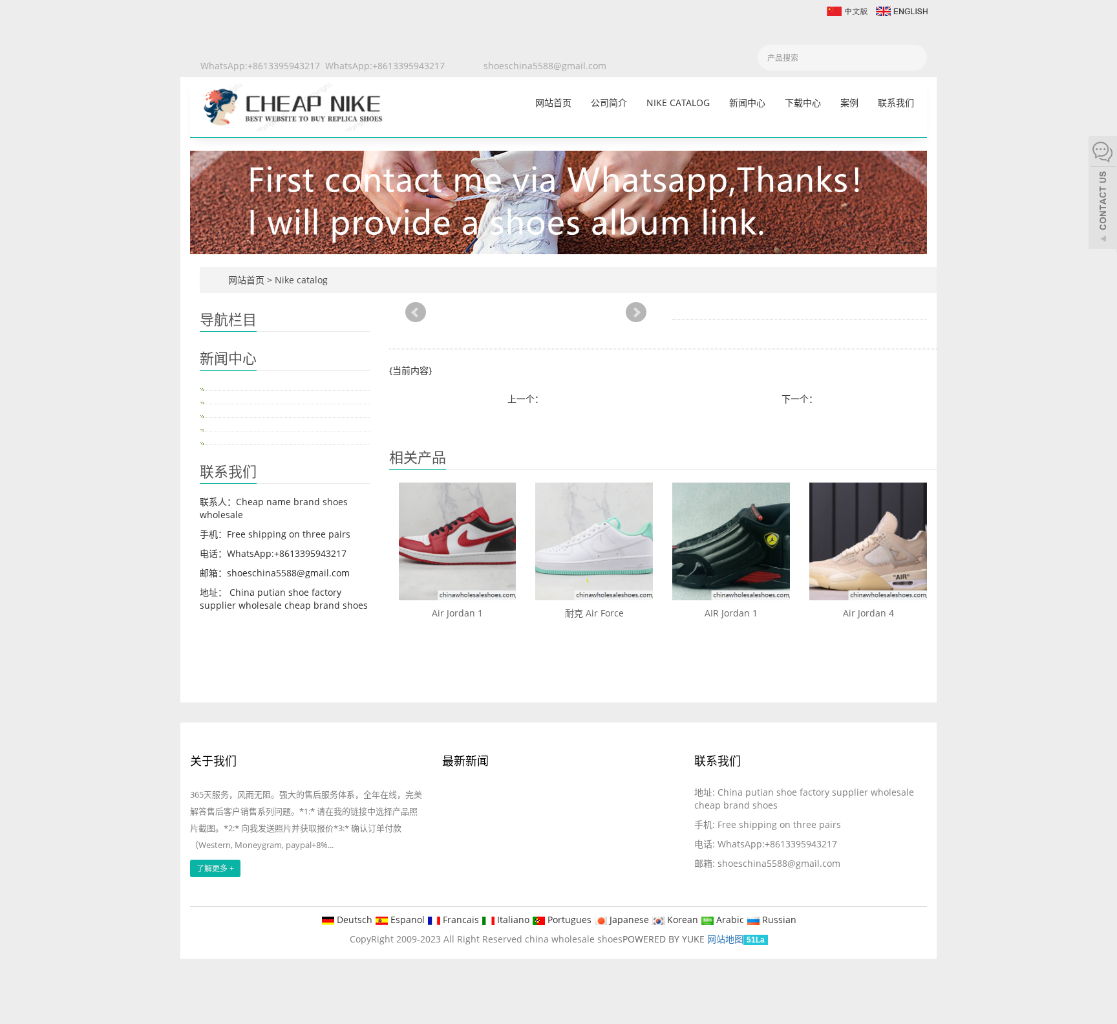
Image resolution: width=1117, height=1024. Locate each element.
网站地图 (725, 939)
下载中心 (803, 102)
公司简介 (609, 102)
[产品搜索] (913, 58)
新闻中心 (747, 102)
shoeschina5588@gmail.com (545, 66)
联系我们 (896, 102)
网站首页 (553, 102)
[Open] (1103, 194)
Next (636, 312)
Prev (415, 312)
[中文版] (846, 10)
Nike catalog (678, 102)
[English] (901, 10)
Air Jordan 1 (457, 613)
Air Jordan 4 (868, 613)
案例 (849, 102)
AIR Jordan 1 (731, 613)
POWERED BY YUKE (664, 939)
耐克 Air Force (594, 613)
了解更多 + (215, 868)
